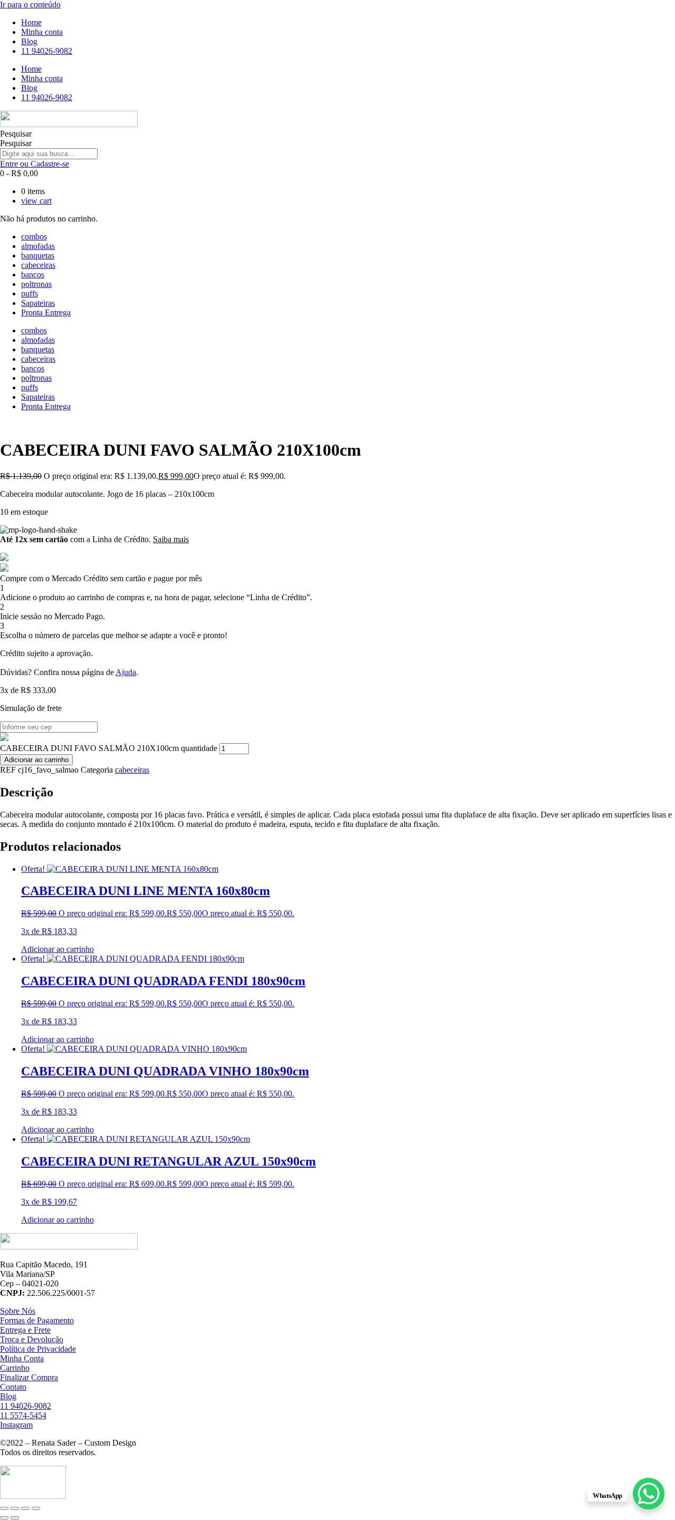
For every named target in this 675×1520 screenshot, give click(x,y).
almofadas (38, 246)
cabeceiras (38, 265)
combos (34, 236)
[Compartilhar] (25, 1508)
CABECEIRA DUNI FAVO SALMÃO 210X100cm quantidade (108, 748)
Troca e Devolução (31, 1339)
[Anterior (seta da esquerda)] (4, 1517)
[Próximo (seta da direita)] (15, 1517)
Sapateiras (38, 303)
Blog (29, 41)
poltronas (36, 284)
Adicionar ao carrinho (36, 760)
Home (31, 22)
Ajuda (125, 672)
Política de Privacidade (38, 1348)
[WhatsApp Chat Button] (648, 1493)
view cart (36, 200)
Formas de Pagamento (37, 1320)
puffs (29, 293)
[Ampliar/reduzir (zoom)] (4, 1508)
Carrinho (15, 1367)
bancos (32, 274)
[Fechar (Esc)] (36, 1508)
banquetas (37, 255)
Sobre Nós (17, 1310)
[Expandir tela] (15, 1508)
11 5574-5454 (23, 1415)
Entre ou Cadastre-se (34, 163)
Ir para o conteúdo (30, 4)
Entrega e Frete (25, 1329)
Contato (13, 1386)
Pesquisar (16, 133)
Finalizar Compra (29, 1377)
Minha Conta (22, 1358)
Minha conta (42, 31)
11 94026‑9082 (46, 50)
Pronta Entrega (46, 312)
